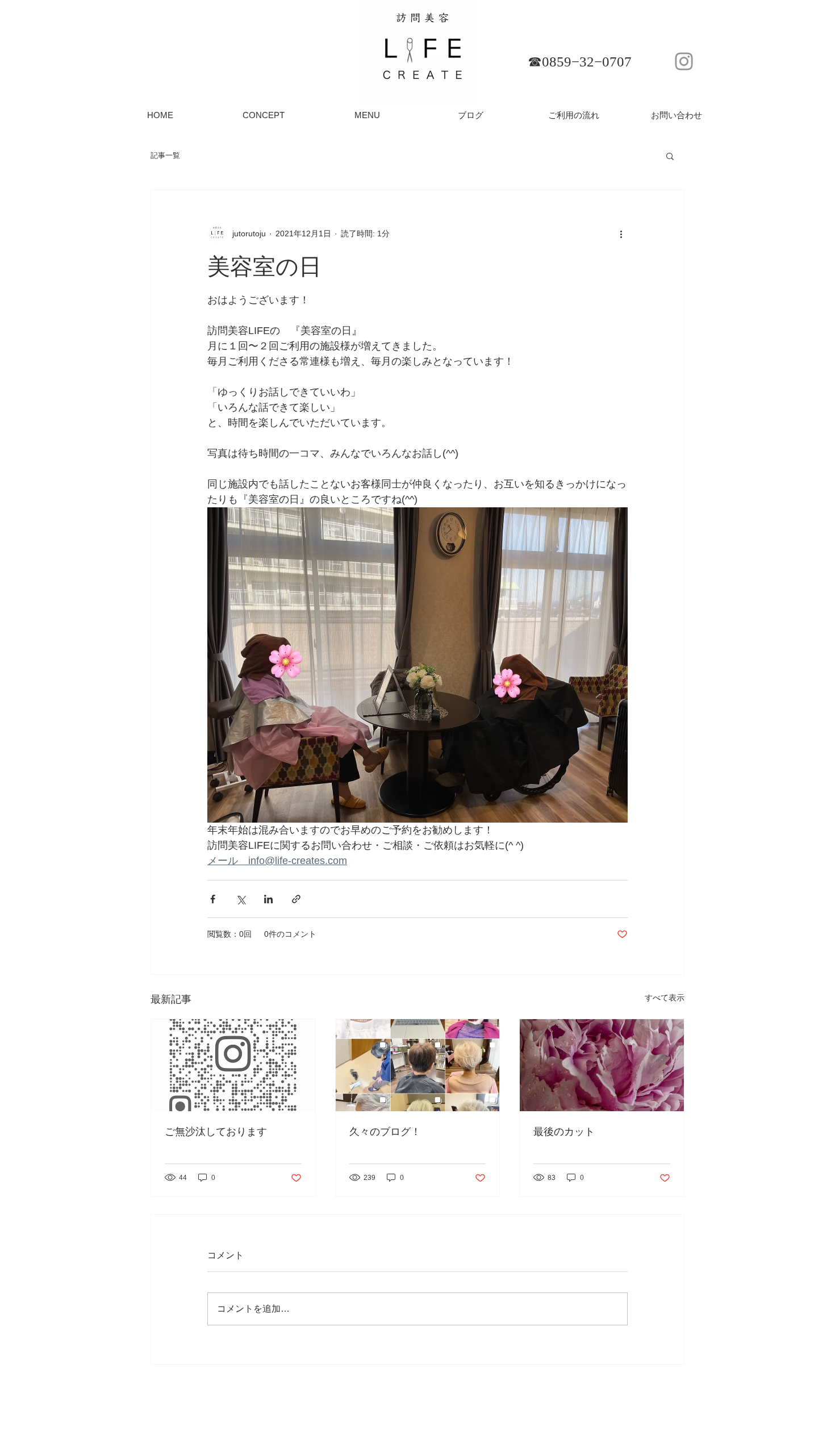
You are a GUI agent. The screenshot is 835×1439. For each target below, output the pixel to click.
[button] (670, 155)
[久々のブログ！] (418, 1065)
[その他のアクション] (621, 233)
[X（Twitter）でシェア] (240, 899)
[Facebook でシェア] (212, 899)
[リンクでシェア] (296, 899)
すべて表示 (664, 997)
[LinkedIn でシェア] (268, 899)
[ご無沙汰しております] (233, 1065)
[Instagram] (684, 61)
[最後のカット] (602, 1065)
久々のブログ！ (385, 1131)
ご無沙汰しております (216, 1131)
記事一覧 (165, 155)
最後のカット (564, 1131)
